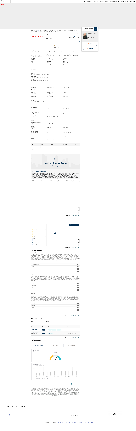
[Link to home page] (5, 1)
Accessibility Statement (78, 422)
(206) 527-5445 (12, 415)
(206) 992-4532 (12, 414)
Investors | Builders (124, 1)
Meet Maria (89, 2)
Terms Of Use (60, 422)
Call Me (90, 43)
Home (84, 1)
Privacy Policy (67, 422)
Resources (132, 2)
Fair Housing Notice (89, 422)
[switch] (71, 37)
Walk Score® (57, 220)
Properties (96, 2)
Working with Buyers (104, 2)
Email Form (90, 46)
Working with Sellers (114, 1)
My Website (90, 48)
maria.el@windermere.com (14, 416)
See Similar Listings (74, 40)
